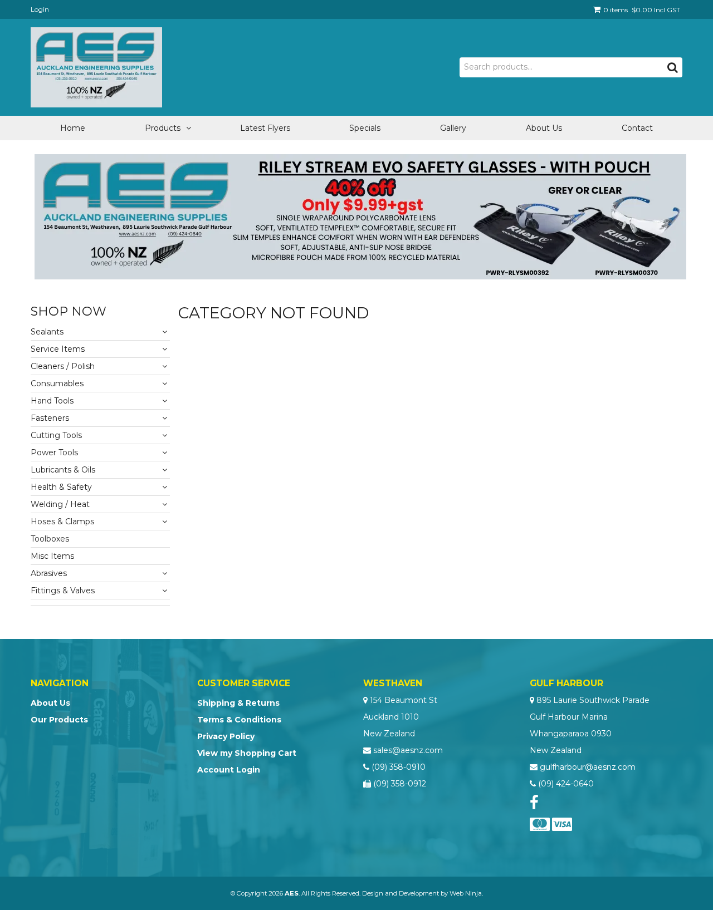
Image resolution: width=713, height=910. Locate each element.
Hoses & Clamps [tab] (62, 522)
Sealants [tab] (47, 332)
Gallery (453, 128)
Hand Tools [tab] (52, 401)
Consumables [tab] (57, 383)
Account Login (228, 770)
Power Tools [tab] (54, 452)
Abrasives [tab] (49, 573)
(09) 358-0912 (399, 784)
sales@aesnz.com (408, 750)
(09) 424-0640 (566, 784)
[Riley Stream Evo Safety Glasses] (360, 216)
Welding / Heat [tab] (60, 504)
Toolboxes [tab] (50, 539)
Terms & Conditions (239, 720)
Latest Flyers (265, 128)
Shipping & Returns (238, 703)
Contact (637, 128)
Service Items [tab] (58, 349)
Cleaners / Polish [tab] (63, 366)
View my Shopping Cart (246, 753)
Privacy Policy (226, 736)
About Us (544, 128)
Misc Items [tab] (52, 556)
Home (72, 128)
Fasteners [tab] (50, 418)
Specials (364, 128)
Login (40, 9)
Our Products (59, 720)
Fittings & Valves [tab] (63, 591)
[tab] (100, 602)
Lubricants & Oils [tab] (63, 470)
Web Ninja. (466, 893)
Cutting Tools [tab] (56, 435)
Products (162, 128)
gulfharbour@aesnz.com (588, 767)
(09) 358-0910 (399, 767)
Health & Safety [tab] (61, 487)
